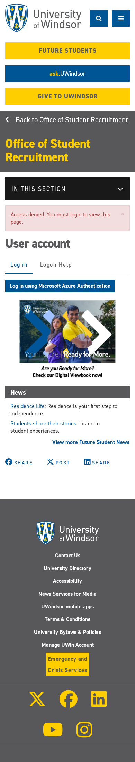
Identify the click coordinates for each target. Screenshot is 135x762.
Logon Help (56, 264)
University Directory (67, 568)
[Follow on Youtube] (52, 734)
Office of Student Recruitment (83, 120)
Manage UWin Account (68, 644)
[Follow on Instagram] (84, 734)
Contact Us (67, 555)
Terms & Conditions (67, 619)
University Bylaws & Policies (67, 632)
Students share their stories (43, 423)
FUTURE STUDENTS (68, 51)
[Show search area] (99, 18)
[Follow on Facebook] (68, 703)
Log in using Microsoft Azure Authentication (60, 285)
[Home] (43, 18)
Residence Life (27, 406)
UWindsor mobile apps (67, 606)
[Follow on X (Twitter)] (36, 703)
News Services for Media (67, 593)
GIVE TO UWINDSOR (68, 96)
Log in (21, 267)
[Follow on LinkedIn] (99, 703)
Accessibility (67, 581)
